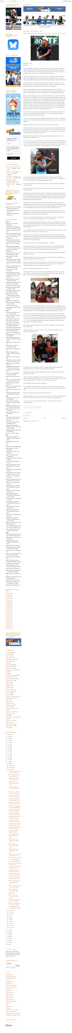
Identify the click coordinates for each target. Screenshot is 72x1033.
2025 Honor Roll (9, 593)
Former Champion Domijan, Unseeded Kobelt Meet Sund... (14, 882)
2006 (8, 940)
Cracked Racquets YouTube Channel (13, 1015)
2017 (8, 753)
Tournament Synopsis (10, 711)
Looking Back (8, 685)
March (10, 923)
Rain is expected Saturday (11, 179)
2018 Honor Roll (9, 605)
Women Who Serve (10, 1006)
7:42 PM (39, 406)
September (11, 910)
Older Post (64, 418)
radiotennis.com (9, 990)
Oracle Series (8, 689)
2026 (8, 734)
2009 (8, 934)
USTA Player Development (11, 1001)
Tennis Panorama (9, 994)
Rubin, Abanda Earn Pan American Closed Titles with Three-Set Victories (44, 33)
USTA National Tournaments (11, 717)
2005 (8, 942)
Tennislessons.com (9, 995)
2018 (8, 751)
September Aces (11, 892)
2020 (8, 747)
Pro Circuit (8, 692)
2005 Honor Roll (9, 628)
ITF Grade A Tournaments (11, 675)
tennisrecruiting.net (10, 997)
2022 (8, 742)
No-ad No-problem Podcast (11, 1011)
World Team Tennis (10, 720)
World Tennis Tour (9, 725)
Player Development (10, 691)
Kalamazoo (8, 684)
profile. (14, 956)
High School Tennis (10, 666)
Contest (7, 663)
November (11, 767)
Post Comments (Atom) (34, 421)
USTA (7, 715)
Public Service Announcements (12, 696)
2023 (8, 740)
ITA (6, 671)
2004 (8, 944)
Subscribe (13, 158)
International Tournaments (34, 407)
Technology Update (10, 705)
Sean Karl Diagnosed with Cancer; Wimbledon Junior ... (14, 788)
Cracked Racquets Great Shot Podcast (13, 1013)
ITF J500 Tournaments (10, 677)
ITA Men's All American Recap (14, 857)
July (9, 914)
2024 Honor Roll (9, 595)
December (11, 765)
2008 (8, 936)
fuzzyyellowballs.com (10, 981)
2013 (8, 761)
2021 (8, 744)
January (10, 927)
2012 (8, 763)
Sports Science (9, 703)
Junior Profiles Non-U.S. (11, 678)
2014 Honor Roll (9, 612)
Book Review (8, 654)
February (10, 925)
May (10, 919)
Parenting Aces (9, 988)
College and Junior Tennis (11, 659)
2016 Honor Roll (9, 609)
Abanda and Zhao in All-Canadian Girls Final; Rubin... (13, 850)
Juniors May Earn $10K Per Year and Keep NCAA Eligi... (14, 835)
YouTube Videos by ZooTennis (12, 1010)
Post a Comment (26, 415)
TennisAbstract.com (10, 992)
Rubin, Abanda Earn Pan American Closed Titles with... (13, 845)
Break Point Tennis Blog (11, 976)
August (10, 912)
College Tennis (9, 661)
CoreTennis (8, 980)
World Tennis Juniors (10, 724)
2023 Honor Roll (9, 596)
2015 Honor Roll (9, 610)
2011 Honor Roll (9, 617)
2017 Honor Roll (9, 607)
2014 (8, 759)
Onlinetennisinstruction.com (11, 987)
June (10, 917)
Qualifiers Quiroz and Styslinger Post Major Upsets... (13, 896)
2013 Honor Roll (9, 614)
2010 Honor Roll (9, 619)
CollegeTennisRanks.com (11, 978)
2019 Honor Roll (9, 603)
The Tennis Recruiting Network (12, 708)
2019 (8, 749)
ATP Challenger (9, 652)
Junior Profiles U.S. (10, 680)
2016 (8, 755)
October (10, 769)
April (10, 921)
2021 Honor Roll (9, 600)
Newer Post (25, 418)
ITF (6, 673)
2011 (8, 930)
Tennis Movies (9, 706)
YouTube (7, 727)
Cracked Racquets (9, 664)
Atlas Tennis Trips (9, 974)
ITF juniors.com (9, 983)
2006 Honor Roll (9, 626)
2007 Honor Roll (9, 624)
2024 (8, 738)
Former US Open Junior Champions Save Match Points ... (13, 840)
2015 (8, 757)
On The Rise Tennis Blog (11, 985)
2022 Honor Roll (9, 598)
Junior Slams (8, 682)
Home (45, 418)
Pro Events (8, 694)
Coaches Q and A (9, 657)
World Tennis (8, 722)
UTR (7, 718)
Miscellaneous (9, 687)
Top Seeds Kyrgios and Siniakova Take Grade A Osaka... (13, 783)
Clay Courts (8, 656)
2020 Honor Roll (9, 602)
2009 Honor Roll (9, 621)
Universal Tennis (9, 713)
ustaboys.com (8, 1002)
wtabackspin (8, 1008)
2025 (8, 736)
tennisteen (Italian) (9, 999)
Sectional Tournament (10, 698)
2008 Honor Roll (9, 623)
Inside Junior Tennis (10, 668)
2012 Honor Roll (9, 616)
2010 (8, 932)
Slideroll (7, 699)
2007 (8, 938)
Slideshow (8, 701)
